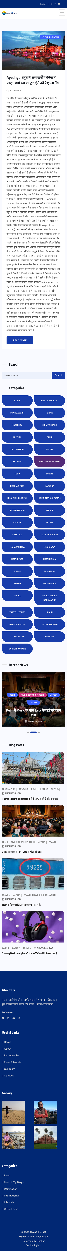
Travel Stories (17, 612)
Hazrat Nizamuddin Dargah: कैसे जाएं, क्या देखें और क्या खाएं (30, 798)
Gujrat (49, 474)
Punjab (17, 571)
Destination (17, 449)
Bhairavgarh (17, 413)
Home (7, 1042)
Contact (9, 1075)
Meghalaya (49, 547)
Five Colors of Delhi (49, 461)
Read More (20, 340)
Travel (17, 595)
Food (17, 474)
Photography (11, 1055)
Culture (17, 437)
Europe (49, 449)
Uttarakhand (17, 636)
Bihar (50, 413)
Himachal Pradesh (17, 498)
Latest (49, 522)
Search (58, 375)
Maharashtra (17, 547)
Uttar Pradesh (50, 624)
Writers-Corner (17, 649)
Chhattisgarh (49, 425)
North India (49, 559)
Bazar (17, 400)
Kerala (49, 510)
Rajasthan (49, 571)
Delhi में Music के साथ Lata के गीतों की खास (22, 851)
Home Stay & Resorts (50, 498)
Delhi (50, 437)
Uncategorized (17, 624)
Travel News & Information (49, 597)
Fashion (17, 461)
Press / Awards (12, 1062)
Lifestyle (17, 535)
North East (17, 559)
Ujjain (50, 612)
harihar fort (17, 486)
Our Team (9, 1068)
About (7, 1048)
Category (17, 425)
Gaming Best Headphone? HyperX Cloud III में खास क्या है (29, 953)
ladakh (17, 522)
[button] (28, 732)
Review (17, 583)
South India (49, 583)
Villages (49, 636)
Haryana (49, 486)
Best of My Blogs (50, 400)
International (17, 510)
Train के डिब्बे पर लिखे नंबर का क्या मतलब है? (21, 904)
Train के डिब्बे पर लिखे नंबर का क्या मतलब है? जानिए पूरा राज (33, 712)
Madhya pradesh (50, 535)
